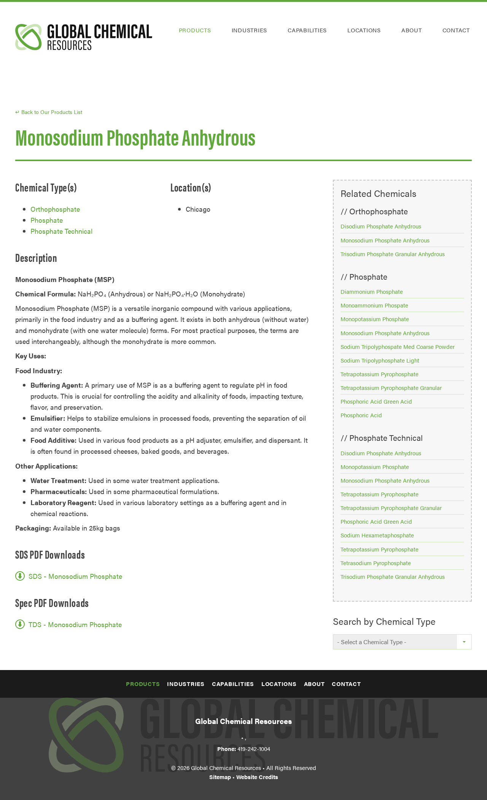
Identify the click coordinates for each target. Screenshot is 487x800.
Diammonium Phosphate (372, 291)
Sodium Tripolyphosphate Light (380, 360)
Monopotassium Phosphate (375, 319)
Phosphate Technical (61, 231)
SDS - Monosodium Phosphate (75, 576)
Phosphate (46, 220)
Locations (364, 30)
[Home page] (83, 37)
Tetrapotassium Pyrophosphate (380, 374)
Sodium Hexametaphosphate (377, 535)
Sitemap (220, 777)
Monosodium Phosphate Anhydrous (385, 240)
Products (195, 30)
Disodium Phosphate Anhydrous (381, 226)
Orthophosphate (55, 209)
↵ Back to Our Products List (48, 112)
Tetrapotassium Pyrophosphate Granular (391, 387)
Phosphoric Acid (361, 415)
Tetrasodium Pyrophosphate (376, 563)
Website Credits (257, 777)
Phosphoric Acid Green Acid (376, 401)
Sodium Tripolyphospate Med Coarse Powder (398, 346)
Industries (249, 30)
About (411, 30)
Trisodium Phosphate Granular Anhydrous (393, 254)
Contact (456, 30)
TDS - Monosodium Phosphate (75, 624)
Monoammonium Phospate (374, 305)
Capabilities (307, 30)
